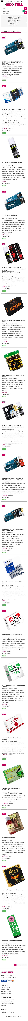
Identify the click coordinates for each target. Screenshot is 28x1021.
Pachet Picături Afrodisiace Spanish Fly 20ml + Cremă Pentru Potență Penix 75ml (13, 479)
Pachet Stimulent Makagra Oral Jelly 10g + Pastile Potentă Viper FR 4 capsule (13, 110)
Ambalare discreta (6, 993)
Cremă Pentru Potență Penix (9, 215)
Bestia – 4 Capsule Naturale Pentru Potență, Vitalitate (14, 321)
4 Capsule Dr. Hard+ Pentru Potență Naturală (11, 738)
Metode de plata (6, 989)
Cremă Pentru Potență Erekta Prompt (12, 940)
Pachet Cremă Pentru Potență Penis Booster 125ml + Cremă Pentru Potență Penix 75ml (12, 62)
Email (20, 1)
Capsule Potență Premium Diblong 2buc (13, 890)
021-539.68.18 (11, 1)
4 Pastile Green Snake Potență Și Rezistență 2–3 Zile (11, 789)
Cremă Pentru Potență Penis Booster (12, 162)
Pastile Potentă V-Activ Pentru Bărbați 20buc (12, 582)
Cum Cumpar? (6, 987)
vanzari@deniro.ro (11, 977)
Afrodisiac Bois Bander (8, 837)
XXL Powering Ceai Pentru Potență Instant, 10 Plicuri (13, 686)
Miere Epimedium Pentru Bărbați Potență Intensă (13, 376)
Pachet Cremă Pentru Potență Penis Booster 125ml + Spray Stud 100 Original (13, 426)
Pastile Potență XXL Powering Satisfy (12, 634)
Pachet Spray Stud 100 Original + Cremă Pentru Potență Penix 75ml (12, 530)
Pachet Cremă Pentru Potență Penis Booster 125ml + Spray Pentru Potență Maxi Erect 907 (13, 269)
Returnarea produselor (8, 1003)
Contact (4, 1005)
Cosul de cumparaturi (7, 1001)
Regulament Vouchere (7, 1000)
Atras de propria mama (8, 1012)
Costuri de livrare (6, 991)
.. (20, 965)
